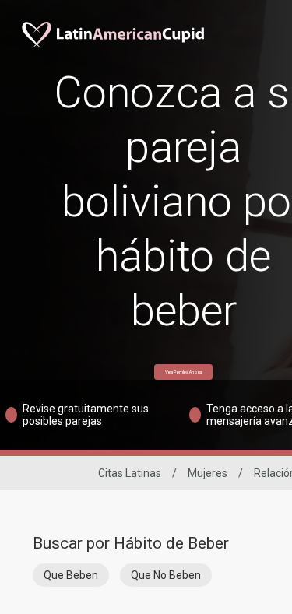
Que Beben (71, 575)
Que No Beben (166, 575)
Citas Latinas (129, 473)
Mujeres (207, 473)
